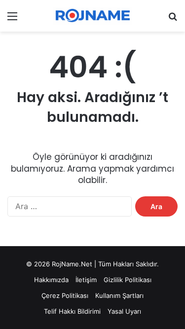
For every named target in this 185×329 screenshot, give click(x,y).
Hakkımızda (51, 280)
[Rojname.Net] (92, 16)
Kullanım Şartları (119, 295)
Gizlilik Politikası (127, 280)
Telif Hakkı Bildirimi (72, 311)
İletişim (86, 280)
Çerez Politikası (64, 295)
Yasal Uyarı (124, 311)
